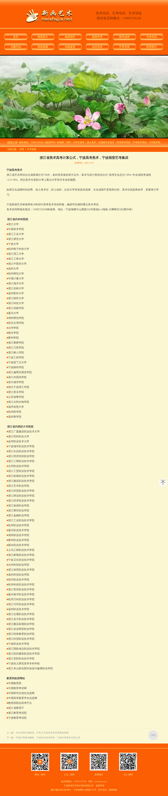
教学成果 (124, 36)
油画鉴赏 (70, 46)
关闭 (153, 735)
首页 (15, 36)
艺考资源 (124, 46)
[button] (68, 135)
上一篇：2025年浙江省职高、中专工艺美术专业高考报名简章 (38, 733)
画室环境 (97, 36)
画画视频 (43, 46)
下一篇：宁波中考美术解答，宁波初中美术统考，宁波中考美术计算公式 (43, 737)
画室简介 (43, 36)
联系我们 (151, 46)
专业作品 (151, 36)
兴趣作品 (15, 46)
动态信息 (97, 46)
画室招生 (70, 36)
